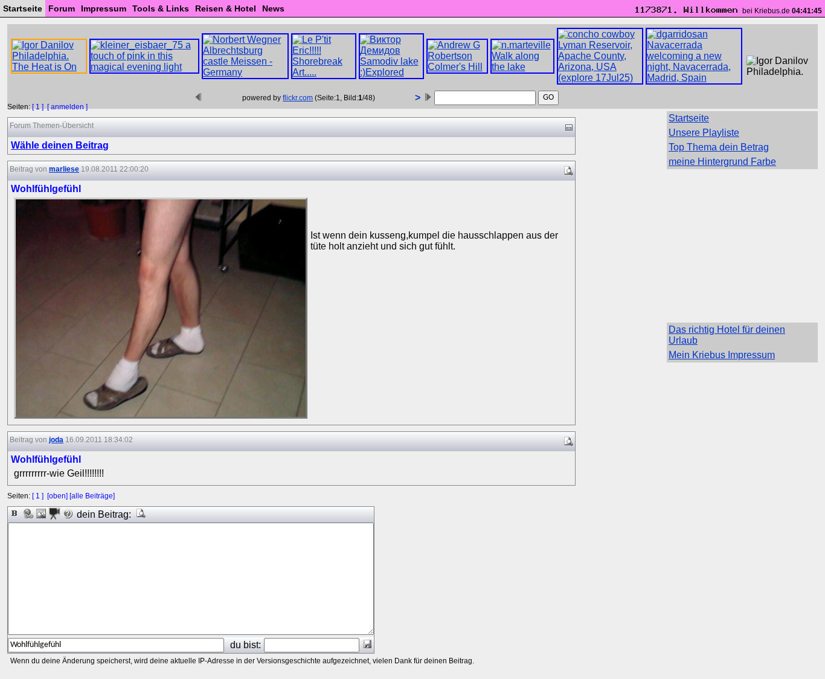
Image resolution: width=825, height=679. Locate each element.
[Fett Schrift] (14, 513)
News (273, 8)
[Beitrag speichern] (367, 644)
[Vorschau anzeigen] (141, 513)
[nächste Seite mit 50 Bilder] (428, 97)
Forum (61, 8)
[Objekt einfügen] (54, 513)
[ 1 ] (37, 107)
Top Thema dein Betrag (719, 147)
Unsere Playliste (704, 132)
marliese (64, 169)
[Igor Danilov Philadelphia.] (779, 66)
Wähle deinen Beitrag (60, 145)
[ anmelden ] (67, 107)
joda (56, 440)
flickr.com (298, 98)
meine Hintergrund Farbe (722, 161)
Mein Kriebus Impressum (722, 355)
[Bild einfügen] (41, 513)
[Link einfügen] (28, 513)
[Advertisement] (742, 244)
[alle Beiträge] (92, 496)
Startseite (22, 8)
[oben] (57, 496)
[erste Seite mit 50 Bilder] (197, 97)
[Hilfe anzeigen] (68, 513)
